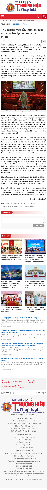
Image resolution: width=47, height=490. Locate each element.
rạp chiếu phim (15, 203)
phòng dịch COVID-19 (27, 206)
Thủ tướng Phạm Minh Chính (10, 206)
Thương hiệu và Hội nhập (32, 381)
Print (43, 41)
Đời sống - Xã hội (20, 24)
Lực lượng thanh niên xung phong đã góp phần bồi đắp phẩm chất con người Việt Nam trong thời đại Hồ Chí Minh (22, 344)
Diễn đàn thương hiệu (6, 381)
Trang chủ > (6, 24)
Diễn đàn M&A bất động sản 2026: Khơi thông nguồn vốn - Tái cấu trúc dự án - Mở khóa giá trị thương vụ (35, 258)
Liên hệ (6, 393)
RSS (16, 393)
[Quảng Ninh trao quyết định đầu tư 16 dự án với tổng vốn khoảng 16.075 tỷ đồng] (11, 246)
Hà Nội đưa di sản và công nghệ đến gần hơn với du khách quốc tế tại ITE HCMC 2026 (35, 284)
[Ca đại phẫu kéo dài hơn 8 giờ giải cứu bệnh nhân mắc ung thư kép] (35, 298)
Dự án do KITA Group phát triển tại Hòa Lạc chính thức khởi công (11, 309)
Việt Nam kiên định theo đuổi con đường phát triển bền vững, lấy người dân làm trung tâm (23, 331)
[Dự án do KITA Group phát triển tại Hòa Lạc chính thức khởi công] (11, 298)
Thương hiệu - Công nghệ (22, 386)
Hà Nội (33, 203)
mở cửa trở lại (25, 203)
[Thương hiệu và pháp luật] (23, 406)
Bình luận (38, 225)
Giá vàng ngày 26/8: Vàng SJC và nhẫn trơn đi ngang (19, 318)
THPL (7, 203)
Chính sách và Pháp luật (9, 386)
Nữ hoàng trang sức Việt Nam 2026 (23, 20)
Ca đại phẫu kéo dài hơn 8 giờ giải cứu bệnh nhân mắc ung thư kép (35, 309)
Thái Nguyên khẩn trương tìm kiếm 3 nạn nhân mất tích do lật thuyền (22, 359)
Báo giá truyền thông (24, 463)
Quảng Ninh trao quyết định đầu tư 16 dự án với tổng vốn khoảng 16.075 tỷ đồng (11, 257)
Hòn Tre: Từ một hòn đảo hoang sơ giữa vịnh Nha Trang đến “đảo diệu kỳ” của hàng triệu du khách (11, 284)
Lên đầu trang (39, 393)
